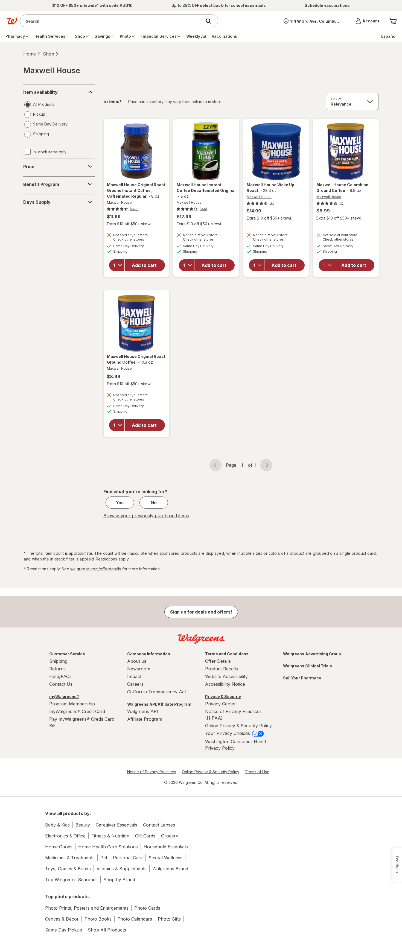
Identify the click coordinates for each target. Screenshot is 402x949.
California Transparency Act (156, 691)
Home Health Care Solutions (108, 846)
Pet (103, 857)
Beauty (82, 825)
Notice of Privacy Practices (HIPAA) (233, 715)
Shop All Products (107, 930)
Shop (48, 54)
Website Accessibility (226, 676)
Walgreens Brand (170, 868)
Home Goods (58, 846)
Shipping (58, 661)
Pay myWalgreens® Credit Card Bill (81, 722)
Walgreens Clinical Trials (307, 666)
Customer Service (67, 654)
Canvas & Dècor (62, 919)
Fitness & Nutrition (110, 836)
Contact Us (60, 684)
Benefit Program (41, 184)
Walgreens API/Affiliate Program (159, 704)
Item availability (40, 92)
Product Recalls (221, 668)
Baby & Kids (57, 825)
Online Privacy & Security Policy (238, 725)
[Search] (211, 21)
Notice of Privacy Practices (151, 771)
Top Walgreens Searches (71, 879)
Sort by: (336, 98)
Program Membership (72, 703)
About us (136, 661)
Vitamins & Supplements (122, 868)
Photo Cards (147, 908)
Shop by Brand (119, 879)
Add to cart (144, 265)
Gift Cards (145, 836)
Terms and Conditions (227, 654)
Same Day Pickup (63, 930)
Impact (134, 676)
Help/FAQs (60, 676)
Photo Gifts (169, 919)
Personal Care (128, 857)
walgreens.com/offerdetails (95, 569)
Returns (57, 668)
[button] (367, 21)
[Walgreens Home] (12, 21)
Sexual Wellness (165, 857)
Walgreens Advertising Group (312, 654)
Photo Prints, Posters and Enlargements (87, 908)
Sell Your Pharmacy (302, 678)
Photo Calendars (134, 919)
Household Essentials (166, 846)
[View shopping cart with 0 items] (393, 21)
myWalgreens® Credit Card (77, 711)
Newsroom (138, 668)
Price (28, 166)
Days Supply (37, 202)
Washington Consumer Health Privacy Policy (236, 745)
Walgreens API (142, 711)
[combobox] (112, 21)
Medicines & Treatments (70, 857)
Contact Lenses (159, 825)
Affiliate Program (144, 719)
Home (29, 54)
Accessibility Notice (225, 684)
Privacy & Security (223, 696)
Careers (135, 684)
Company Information (148, 654)
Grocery (169, 836)
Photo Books (98, 919)
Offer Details (218, 661)
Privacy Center (220, 703)
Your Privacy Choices (228, 733)
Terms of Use (257, 771)
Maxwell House (119, 202)
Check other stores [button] (136, 240)
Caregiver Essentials (116, 825)
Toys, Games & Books (68, 868)
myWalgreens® (64, 696)
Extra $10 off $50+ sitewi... (130, 223)
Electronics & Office (65, 836)
